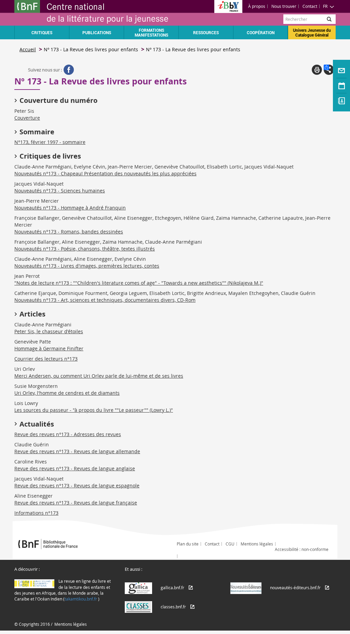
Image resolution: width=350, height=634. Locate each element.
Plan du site (188, 544)
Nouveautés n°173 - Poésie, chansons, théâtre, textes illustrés (84, 248)
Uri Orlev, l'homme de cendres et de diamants (67, 393)
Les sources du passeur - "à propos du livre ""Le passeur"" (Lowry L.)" (93, 410)
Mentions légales (257, 544)
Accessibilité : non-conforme (301, 549)
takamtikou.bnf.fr (81, 599)
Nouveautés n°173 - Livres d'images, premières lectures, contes (86, 265)
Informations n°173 (36, 513)
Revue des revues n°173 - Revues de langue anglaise (74, 468)
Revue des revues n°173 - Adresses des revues (67, 434)
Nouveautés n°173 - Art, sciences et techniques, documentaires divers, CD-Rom (105, 300)
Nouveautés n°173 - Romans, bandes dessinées (68, 231)
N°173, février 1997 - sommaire (49, 142)
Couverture (27, 117)
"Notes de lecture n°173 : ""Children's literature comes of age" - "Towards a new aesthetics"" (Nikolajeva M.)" (138, 283)
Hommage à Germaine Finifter (48, 348)
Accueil (27, 49)
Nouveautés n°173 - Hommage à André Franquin (70, 207)
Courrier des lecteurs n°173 (46, 358)
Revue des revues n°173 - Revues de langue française (75, 502)
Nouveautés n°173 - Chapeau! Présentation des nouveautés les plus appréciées (105, 173)
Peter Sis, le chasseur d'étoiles (48, 331)
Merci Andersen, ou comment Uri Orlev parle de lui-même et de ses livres (98, 376)
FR (325, 6)
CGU (230, 544)
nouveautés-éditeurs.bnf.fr (295, 587)
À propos (256, 6)
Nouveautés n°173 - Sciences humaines (59, 190)
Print (317, 70)
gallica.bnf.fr (172, 587)
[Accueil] (94, 13)
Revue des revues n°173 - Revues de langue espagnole (76, 485)
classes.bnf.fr (173, 606)
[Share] (329, 70)
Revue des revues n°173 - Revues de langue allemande (77, 451)
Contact (309, 6)
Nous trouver (283, 6)
